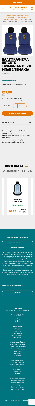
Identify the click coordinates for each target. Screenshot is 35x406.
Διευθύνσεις (17, 369)
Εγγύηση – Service (17, 387)
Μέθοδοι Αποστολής (17, 382)
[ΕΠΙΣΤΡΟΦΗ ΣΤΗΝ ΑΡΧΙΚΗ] (18, 8)
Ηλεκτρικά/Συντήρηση (17, 349)
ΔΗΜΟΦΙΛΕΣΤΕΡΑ (17, 171)
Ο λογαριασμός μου (17, 362)
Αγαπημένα (17, 371)
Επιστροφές (17, 385)
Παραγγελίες (17, 367)
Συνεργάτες (17, 331)
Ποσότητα (6, 106)
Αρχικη (8, 15)
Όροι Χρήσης (17, 333)
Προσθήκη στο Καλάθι (17, 113)
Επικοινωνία (17, 337)
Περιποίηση (17, 351)
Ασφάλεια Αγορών (17, 389)
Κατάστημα (16, 15)
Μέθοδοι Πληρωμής (17, 380)
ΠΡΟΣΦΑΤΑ (14, 166)
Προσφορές (17, 355)
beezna (28, 400)
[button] (3, 8)
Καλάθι (17, 373)
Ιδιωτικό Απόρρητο (17, 335)
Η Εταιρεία (17, 329)
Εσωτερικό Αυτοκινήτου (18, 346)
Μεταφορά (17, 353)
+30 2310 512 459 (17, 2)
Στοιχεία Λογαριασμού (17, 364)
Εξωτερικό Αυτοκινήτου (17, 344)
